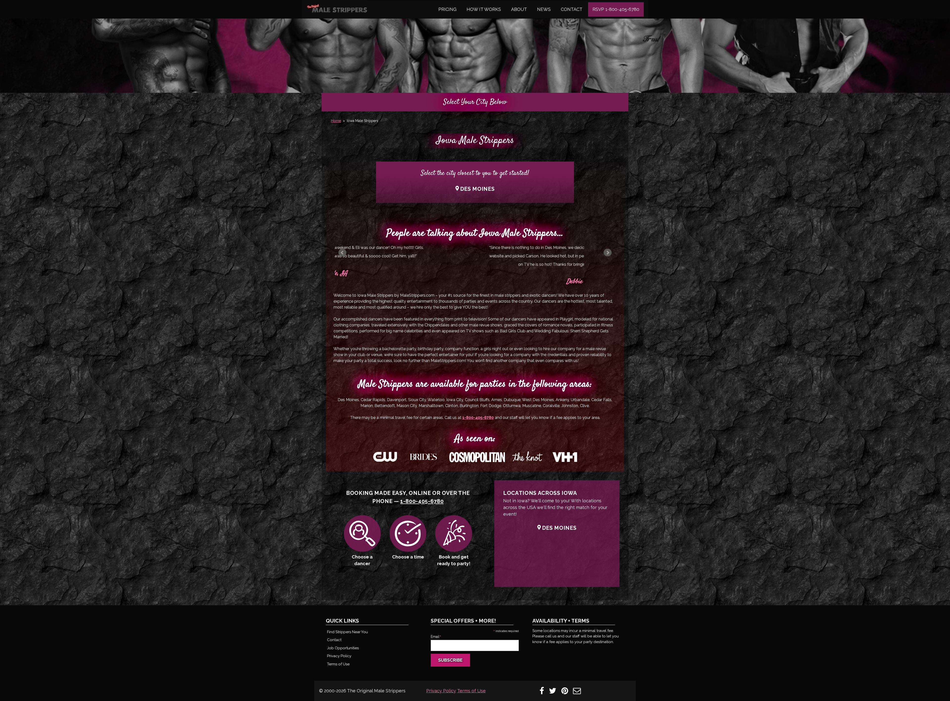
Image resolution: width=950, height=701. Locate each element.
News (544, 9)
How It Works (484, 9)
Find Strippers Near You (347, 632)
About (519, 9)
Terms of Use (338, 664)
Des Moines (477, 189)
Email (436, 636)
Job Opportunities (343, 648)
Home (336, 121)
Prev (342, 253)
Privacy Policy (339, 656)
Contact (571, 9)
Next (608, 253)
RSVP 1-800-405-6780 (616, 9)
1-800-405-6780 (478, 417)
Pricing (447, 9)
